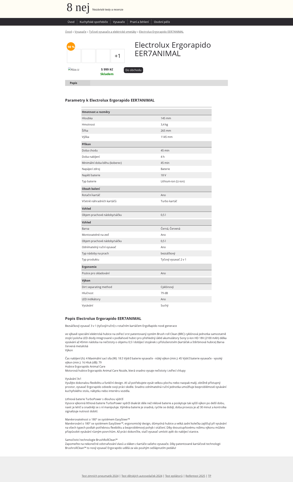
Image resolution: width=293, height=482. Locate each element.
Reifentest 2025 (195, 476)
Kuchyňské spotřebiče (94, 22)
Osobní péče (162, 22)
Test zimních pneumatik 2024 (100, 476)
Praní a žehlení (139, 22)
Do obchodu (133, 70)
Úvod (71, 22)
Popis (73, 83)
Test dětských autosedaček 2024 (141, 476)
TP (209, 476)
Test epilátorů (174, 476)
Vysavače (119, 22)
